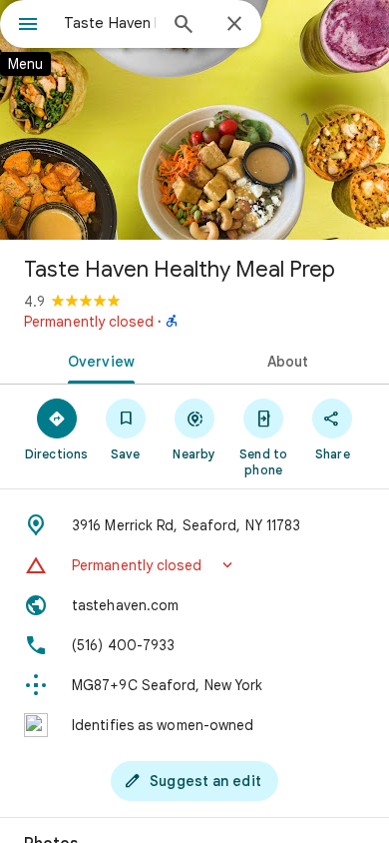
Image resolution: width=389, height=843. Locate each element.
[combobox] (110, 23)
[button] (194, 565)
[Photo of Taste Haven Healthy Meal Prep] (194, 120)
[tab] (97, 360)
